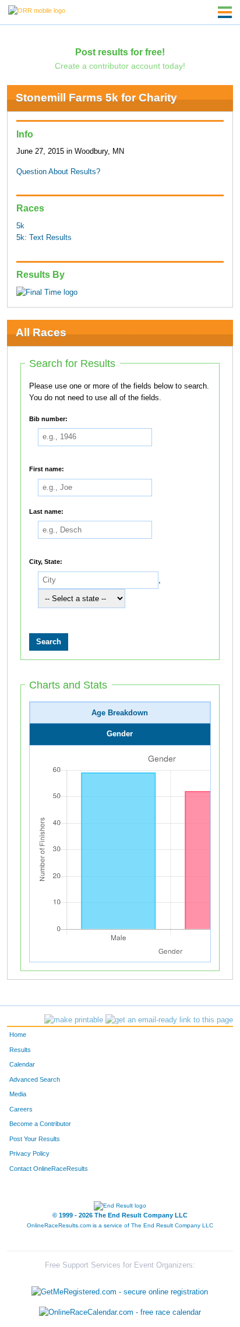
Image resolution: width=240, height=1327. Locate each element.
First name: (46, 468)
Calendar (22, 1064)
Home (17, 1034)
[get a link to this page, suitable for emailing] (169, 1020)
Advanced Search (34, 1079)
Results (20, 1049)
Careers (21, 1109)
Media (17, 1093)
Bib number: (48, 418)
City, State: (45, 561)
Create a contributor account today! (120, 65)
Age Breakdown (119, 713)
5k (20, 226)
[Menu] (225, 12)
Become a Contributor (40, 1123)
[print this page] (73, 1020)
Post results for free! (120, 52)
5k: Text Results (44, 238)
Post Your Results (34, 1138)
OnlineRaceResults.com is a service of (120, 1225)
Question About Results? (58, 172)
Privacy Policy (29, 1153)
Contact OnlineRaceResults (48, 1168)
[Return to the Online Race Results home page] (36, 9)
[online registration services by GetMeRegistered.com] (119, 1289)
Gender (120, 734)
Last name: (46, 510)
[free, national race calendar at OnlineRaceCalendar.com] (120, 1312)
